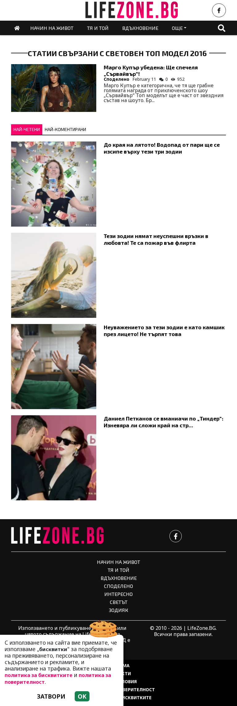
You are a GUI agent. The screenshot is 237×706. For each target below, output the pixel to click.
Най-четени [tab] (27, 129)
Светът (118, 602)
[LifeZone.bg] (57, 535)
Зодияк (118, 610)
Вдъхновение (119, 578)
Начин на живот (118, 562)
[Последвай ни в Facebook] (219, 10)
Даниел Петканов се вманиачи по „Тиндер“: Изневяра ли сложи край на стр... (163, 421)
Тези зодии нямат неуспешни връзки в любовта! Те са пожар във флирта (156, 239)
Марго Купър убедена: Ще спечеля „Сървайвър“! (151, 70)
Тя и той (118, 570)
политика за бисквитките (39, 675)
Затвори (51, 696)
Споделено (116, 79)
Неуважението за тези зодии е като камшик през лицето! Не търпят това (164, 330)
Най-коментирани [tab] (65, 129)
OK (82, 696)
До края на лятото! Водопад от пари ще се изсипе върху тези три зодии (162, 147)
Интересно (118, 594)
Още (177, 28)
